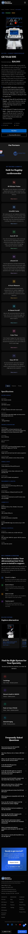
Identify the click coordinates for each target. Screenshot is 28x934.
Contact (21, 902)
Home (2, 9)
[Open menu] (25, 2)
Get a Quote (22, 931)
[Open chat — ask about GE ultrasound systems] (25, 926)
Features (12, 904)
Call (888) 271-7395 (14, 867)
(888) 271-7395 (7, 885)
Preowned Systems (3, 913)
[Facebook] (8, 924)
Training (12, 907)
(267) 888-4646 (9, 887)
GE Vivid (12, 9)
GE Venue (3, 907)
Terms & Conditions (21, 908)
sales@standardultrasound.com (8, 889)
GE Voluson (4, 902)
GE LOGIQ (3, 904)
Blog (11, 899)
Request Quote (14, 862)
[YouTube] (20, 924)
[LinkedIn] (12, 924)
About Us (21, 899)
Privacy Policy (22, 912)
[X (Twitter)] (16, 924)
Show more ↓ (14, 198)
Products (7, 9)
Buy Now (14, 130)
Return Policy (22, 904)
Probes (12, 902)
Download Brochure (15, 135)
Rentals (3, 917)
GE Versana (4, 910)
